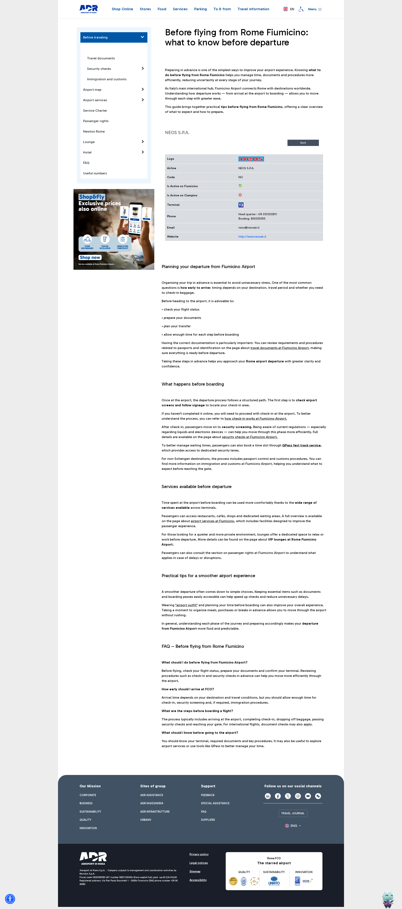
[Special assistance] (301, 9)
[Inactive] (240, 195)
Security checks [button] (99, 69)
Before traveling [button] (95, 37)
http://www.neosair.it (252, 236)
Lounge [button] (89, 142)
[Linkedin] (268, 796)
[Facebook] (278, 796)
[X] (288, 796)
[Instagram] (298, 796)
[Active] (240, 185)
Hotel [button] (87, 152)
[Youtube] (308, 796)
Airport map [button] (92, 90)
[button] (288, 9)
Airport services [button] (95, 100)
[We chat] (318, 796)
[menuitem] (88, 795)
